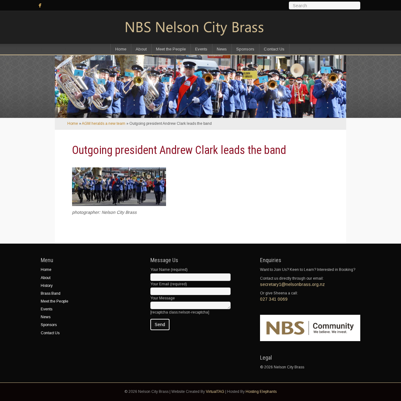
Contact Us (274, 49)
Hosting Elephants (261, 391)
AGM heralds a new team (103, 123)
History (47, 285)
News (222, 49)
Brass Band (50, 293)
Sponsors (245, 49)
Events (201, 49)
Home (120, 49)
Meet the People (171, 49)
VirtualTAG (215, 391)
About (141, 49)
